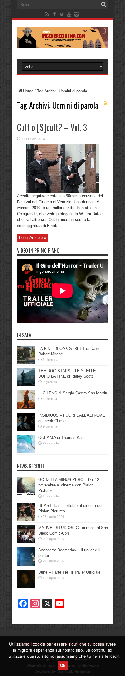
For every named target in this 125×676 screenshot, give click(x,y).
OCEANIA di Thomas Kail (60, 437)
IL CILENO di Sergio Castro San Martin (72, 393)
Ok (62, 665)
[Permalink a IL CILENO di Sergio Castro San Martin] (26, 407)
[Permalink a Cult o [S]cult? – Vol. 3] (62, 191)
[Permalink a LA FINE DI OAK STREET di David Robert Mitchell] (26, 363)
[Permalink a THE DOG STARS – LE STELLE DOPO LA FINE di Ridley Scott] (26, 385)
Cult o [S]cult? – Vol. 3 (52, 127)
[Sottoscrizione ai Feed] (105, 103)
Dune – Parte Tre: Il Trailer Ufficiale (69, 572)
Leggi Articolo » (32, 237)
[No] (117, 656)
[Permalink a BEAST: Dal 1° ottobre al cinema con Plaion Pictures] (26, 520)
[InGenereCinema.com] (62, 43)
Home (28, 91)
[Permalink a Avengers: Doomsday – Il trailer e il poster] (26, 564)
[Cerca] (103, 4)
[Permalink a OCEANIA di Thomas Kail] (26, 452)
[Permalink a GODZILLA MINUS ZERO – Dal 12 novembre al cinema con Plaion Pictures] (26, 494)
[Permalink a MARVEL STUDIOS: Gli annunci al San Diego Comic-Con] (26, 542)
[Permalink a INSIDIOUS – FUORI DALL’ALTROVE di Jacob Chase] (26, 429)
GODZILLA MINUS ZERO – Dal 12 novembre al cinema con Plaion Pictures (68, 485)
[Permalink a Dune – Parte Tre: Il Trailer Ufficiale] (26, 586)
